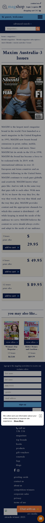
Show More (18, 421)
